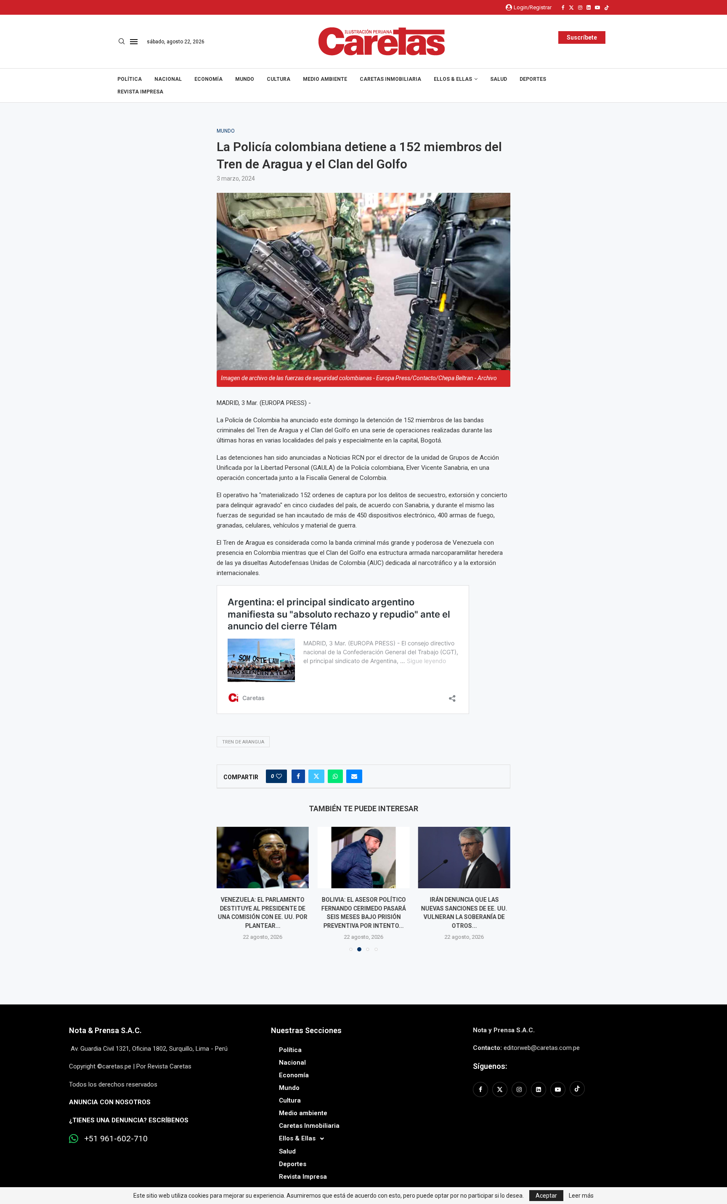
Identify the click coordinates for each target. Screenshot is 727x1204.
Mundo (244, 79)
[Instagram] (580, 8)
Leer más (581, 1196)
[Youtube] (597, 8)
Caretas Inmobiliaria (390, 79)
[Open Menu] (134, 41)
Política (129, 79)
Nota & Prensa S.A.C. (105, 1030)
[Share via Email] (354, 776)
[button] (228, 889)
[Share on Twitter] (316, 776)
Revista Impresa (140, 92)
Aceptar (546, 1195)
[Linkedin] (588, 8)
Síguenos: (490, 1066)
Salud (498, 79)
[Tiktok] (607, 8)
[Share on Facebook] (298, 776)
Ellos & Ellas (453, 79)
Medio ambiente (325, 79)
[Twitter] (571, 8)
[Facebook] (563, 8)
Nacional (168, 79)
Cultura (278, 79)
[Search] (121, 41)
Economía (208, 79)
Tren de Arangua (243, 742)
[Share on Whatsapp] (335, 776)
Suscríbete (582, 37)
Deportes (533, 79)
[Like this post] (279, 776)
